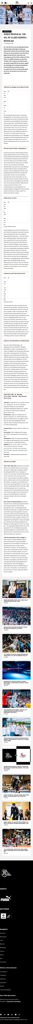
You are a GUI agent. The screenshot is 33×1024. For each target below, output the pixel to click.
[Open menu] (2, 3)
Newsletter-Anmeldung (13, 1001)
